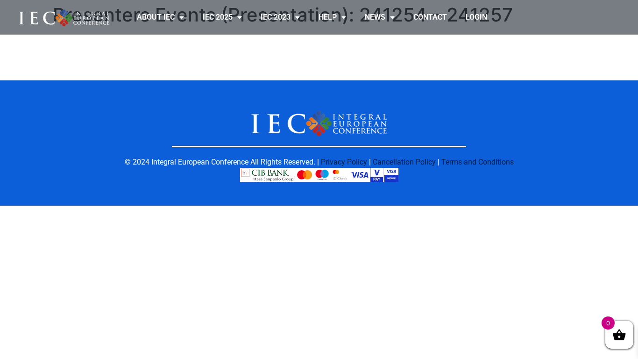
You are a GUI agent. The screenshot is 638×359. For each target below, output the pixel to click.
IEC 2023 (276, 17)
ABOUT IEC (156, 17)
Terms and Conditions (477, 162)
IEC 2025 (218, 17)
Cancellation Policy (404, 162)
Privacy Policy (344, 162)
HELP (328, 17)
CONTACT (430, 17)
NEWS (375, 17)
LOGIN (476, 17)
